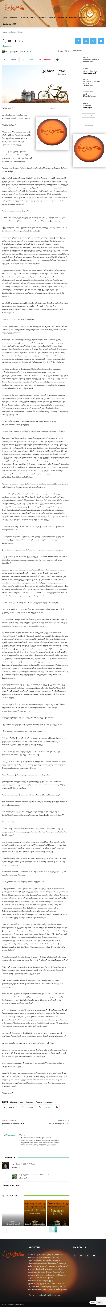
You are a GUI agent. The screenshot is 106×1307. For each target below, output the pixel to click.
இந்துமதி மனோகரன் (89, 96)
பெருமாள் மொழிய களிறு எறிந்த (35, 1224)
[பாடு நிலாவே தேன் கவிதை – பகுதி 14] (77, 82)
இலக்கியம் (13, 17)
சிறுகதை (21, 32)
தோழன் (57, 1224)
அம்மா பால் (13, 1102)
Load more (87, 115)
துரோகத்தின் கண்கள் (13, 1224)
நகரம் (85, 94)
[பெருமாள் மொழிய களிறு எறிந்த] (35, 1213)
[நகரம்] (77, 93)
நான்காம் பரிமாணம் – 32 (13, 1123)
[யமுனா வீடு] (77, 105)
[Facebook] (78, 41)
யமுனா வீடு (87, 106)
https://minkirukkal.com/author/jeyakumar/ (35, 1138)
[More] (57, 59)
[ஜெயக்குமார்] (4, 51)
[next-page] (8, 1231)
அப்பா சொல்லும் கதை (90, 71)
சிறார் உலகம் (61, 17)
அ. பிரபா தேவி (88, 85)
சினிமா (51, 17)
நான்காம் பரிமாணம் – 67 (91, 59)
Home (4, 32)
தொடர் (32, 17)
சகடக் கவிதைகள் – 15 (59, 1123)
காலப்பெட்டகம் (83, 17)
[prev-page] (3, 1231)
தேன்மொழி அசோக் (89, 73)
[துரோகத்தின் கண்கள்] (13, 1213)
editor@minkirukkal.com (49, 1295)
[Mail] (86, 41)
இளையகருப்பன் (88, 61)
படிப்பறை (41, 17)
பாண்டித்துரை (87, 107)
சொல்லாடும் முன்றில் (9, 24)
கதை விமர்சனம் (88, 91)
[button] (100, 17)
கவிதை (85, 68)
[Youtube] (101, 41)
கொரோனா (29, 1102)
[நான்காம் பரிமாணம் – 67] (77, 59)
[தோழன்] (58, 1213)
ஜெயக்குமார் (13, 51)
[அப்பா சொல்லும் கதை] (77, 70)
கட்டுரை (23, 17)
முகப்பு (5, 17)
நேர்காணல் (72, 17)
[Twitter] (93, 41)
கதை (21, 1102)
